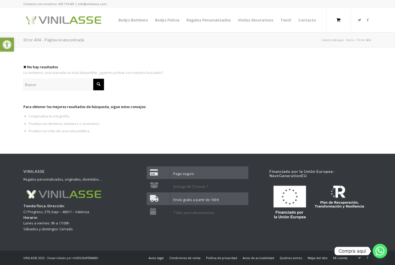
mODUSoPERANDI (85, 258)
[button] (7, 45)
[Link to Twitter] (360, 20)
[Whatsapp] (380, 251)
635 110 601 (66, 4)
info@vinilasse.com (92, 4)
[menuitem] (133, 20)
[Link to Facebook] (368, 20)
